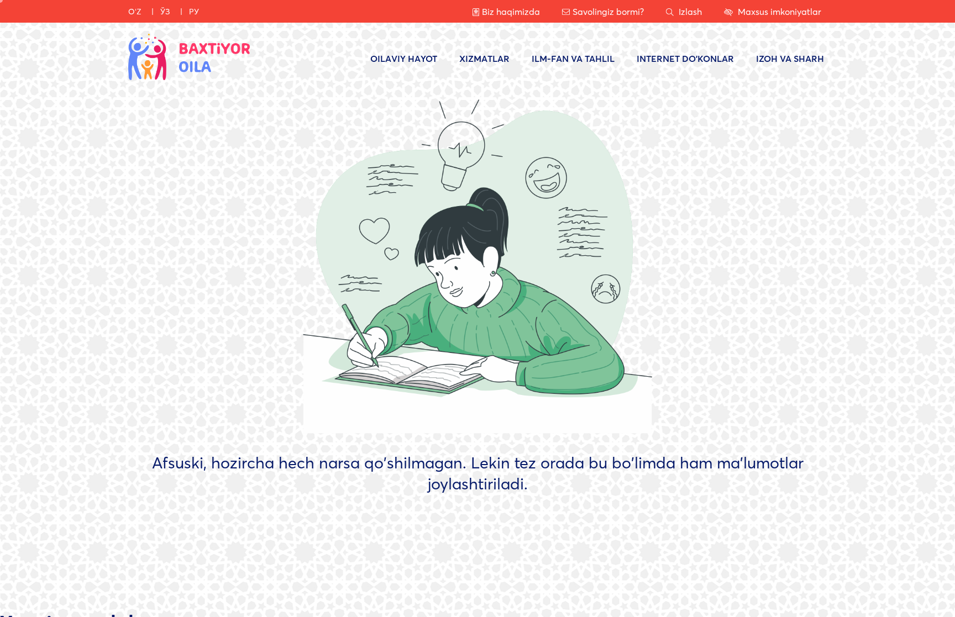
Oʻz (134, 11)
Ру (194, 11)
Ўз (165, 11)
